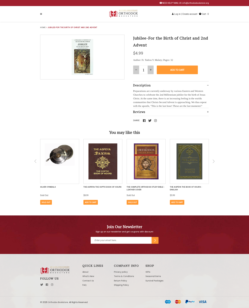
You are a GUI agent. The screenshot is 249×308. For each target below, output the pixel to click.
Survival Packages (154, 280)
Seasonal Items (153, 276)
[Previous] (35, 161)
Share (136, 120)
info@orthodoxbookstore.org (195, 3)
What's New (88, 276)
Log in (177, 14)
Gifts (148, 271)
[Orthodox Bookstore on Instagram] (52, 285)
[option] (59, 172)
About (85, 271)
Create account (189, 14)
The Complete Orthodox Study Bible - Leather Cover (146, 188)
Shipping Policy (121, 285)
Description (142, 85)
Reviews (139, 112)
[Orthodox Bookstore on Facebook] (46, 285)
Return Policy (120, 280)
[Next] (214, 161)
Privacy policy (121, 271)
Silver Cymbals (48, 187)
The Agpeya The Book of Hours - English (186, 188)
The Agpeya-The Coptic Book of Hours (102, 187)
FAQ (84, 285)
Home (43, 27)
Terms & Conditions (124, 276)
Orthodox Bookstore (58, 302)
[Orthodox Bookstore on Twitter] (41, 285)
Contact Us (88, 280)
